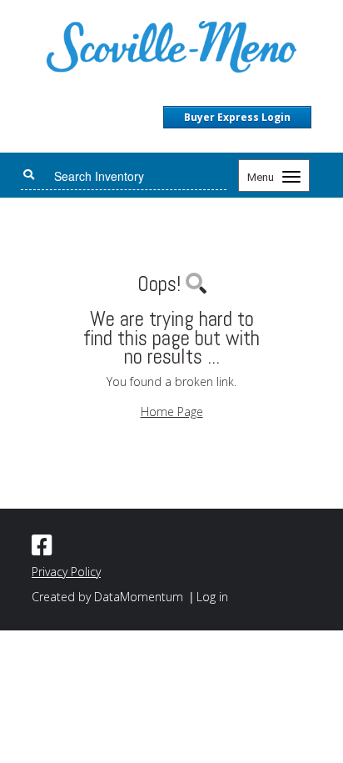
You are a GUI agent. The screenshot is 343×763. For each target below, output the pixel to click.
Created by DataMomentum (109, 597)
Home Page (172, 411)
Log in (212, 597)
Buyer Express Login (237, 117)
